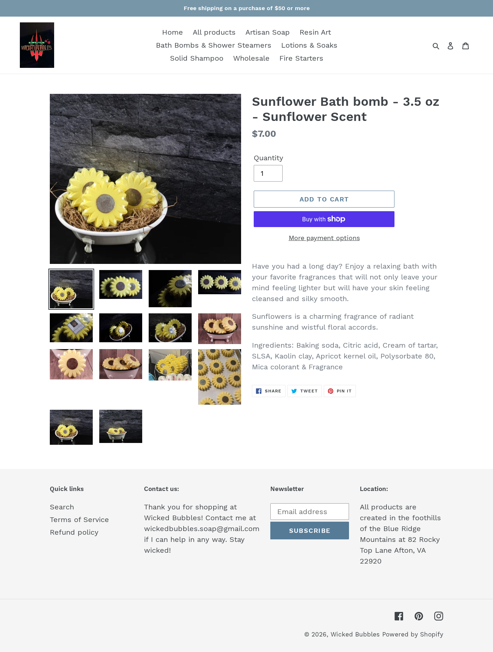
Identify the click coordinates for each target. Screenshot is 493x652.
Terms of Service (79, 519)
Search (62, 507)
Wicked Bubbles (355, 634)
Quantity (268, 157)
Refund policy (74, 532)
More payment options (324, 238)
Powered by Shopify (412, 634)
